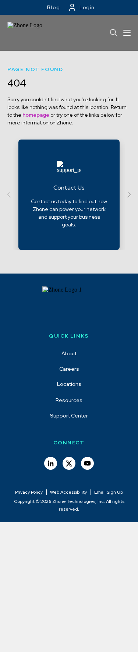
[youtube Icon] (87, 463)
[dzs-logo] (69, 304)
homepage (35, 115)
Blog (53, 7)
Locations (69, 384)
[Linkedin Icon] (50, 463)
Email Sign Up (108, 492)
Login (87, 7)
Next (128, 195)
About (69, 353)
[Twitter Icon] (69, 463)
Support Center (69, 415)
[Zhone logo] (26, 32)
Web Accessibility (68, 492)
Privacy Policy (29, 492)
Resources (69, 400)
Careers (69, 369)
